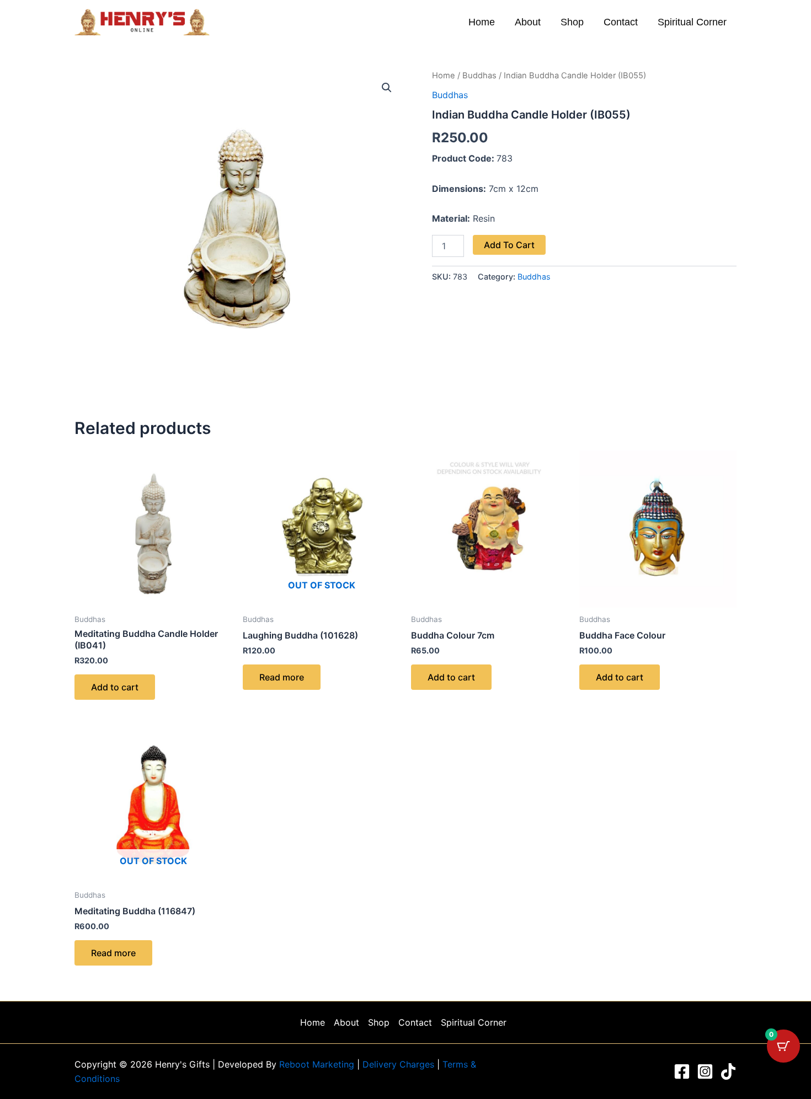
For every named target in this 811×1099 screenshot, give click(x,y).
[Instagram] (705, 1071)
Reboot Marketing (318, 1064)
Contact (621, 22)
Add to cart (509, 244)
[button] (387, 88)
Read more (281, 677)
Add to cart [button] (114, 687)
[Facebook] (682, 1071)
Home (481, 22)
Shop (572, 22)
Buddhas (479, 76)
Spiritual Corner (692, 22)
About (528, 22)
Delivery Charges (399, 1064)
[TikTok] (728, 1071)
